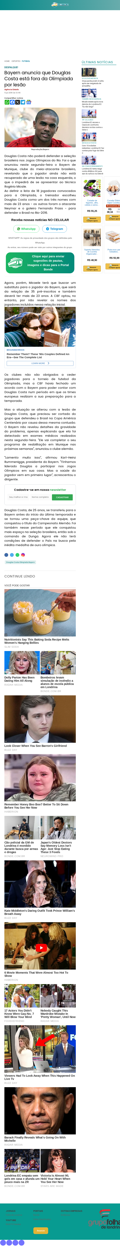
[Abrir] (2, 5)
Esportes (16, 61)
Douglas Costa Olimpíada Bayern (20, 562)
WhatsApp (28, 228)
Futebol (26, 61)
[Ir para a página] (60, 5)
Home (7, 61)
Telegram (56, 228)
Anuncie (41, 1231)
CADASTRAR (62, 497)
